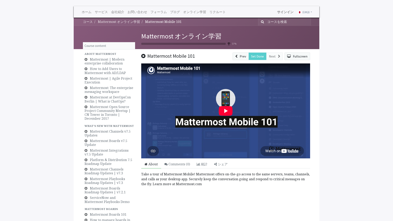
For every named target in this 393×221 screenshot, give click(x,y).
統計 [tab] (204, 164)
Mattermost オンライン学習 (181, 36)
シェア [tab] (222, 164)
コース (88, 21)
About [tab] (153, 164)
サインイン (285, 12)
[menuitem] (86, 12)
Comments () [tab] (179, 164)
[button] (109, 54)
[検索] (261, 22)
